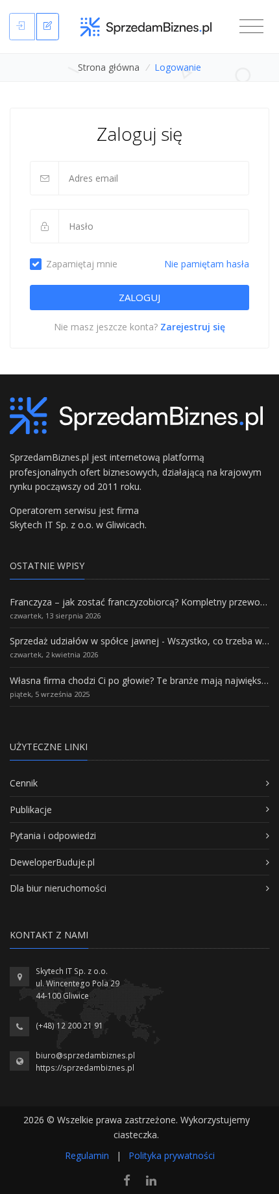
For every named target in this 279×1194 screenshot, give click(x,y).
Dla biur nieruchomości (58, 888)
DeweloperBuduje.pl (52, 862)
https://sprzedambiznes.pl (85, 1067)
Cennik (24, 783)
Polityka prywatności (171, 1155)
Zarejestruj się (192, 327)
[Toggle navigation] (251, 26)
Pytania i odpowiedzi (53, 835)
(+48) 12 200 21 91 (69, 1025)
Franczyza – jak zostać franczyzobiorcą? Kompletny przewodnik (143, 602)
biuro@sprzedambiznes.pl (85, 1055)
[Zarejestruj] (47, 26)
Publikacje (31, 809)
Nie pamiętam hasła (206, 264)
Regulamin (87, 1155)
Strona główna (109, 67)
